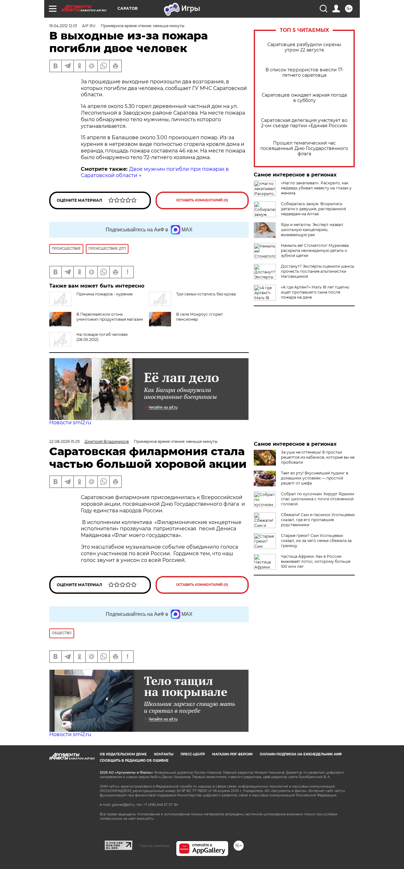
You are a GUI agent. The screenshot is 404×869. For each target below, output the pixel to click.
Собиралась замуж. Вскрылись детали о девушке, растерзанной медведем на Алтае (313, 208)
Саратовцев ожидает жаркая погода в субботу (304, 97)
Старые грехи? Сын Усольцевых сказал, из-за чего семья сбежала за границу (316, 540)
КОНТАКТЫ (163, 754)
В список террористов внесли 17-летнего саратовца (304, 72)
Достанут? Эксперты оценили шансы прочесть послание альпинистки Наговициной (317, 271)
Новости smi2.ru (70, 423)
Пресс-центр (193, 754)
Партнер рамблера (154, 846)
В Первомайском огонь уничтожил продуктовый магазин (109, 317)
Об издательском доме (123, 754)
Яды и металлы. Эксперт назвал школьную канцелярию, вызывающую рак (312, 229)
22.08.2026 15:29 (64, 441)
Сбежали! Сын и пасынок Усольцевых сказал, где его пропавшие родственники (318, 519)
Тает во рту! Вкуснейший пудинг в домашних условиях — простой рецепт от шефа (314, 478)
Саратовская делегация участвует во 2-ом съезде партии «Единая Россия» (304, 123)
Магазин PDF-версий (232, 754)
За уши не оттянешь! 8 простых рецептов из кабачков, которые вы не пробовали (317, 457)
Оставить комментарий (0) (202, 200)
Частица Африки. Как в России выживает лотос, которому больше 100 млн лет (315, 561)
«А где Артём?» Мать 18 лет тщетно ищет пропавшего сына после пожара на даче (315, 292)
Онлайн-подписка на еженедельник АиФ (301, 754)
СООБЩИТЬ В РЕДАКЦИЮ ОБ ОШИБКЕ (134, 761)
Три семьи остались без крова (206, 294)
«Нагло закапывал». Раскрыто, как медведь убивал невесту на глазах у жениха (316, 188)
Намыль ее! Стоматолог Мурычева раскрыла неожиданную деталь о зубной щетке (315, 250)
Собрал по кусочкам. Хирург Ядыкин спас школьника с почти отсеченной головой (317, 498)
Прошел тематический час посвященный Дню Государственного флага (304, 148)
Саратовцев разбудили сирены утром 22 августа (304, 47)
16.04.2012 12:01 (63, 25)
